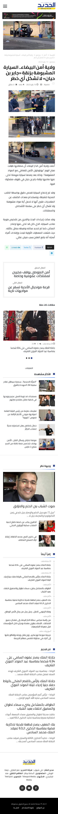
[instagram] (22, 788)
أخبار (45, 55)
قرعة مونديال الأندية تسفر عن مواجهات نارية (29, 287)
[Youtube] (29, 788)
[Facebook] (36, 788)
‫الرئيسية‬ (52, 55)
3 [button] (26, 358)
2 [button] (29, 358)
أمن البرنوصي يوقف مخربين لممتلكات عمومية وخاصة (31, 272)
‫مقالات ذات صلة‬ (47, 305)
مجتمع (38, 55)
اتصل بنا (16, 807)
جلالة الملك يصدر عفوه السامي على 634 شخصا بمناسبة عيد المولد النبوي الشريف (33, 349)
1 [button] (31, 358)
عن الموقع (41, 807)
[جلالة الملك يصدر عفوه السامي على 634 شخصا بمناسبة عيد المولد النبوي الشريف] (29, 326)
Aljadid (46, 84)
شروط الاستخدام (28, 807)
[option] (29, 332)
